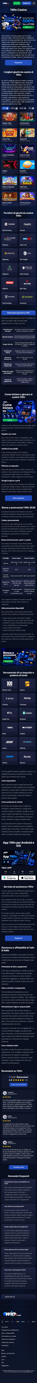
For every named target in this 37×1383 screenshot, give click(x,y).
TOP (4, 108)
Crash (21, 108)
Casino (13, 108)
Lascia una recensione (18, 1084)
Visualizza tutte (18, 1167)
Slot (30, 108)
